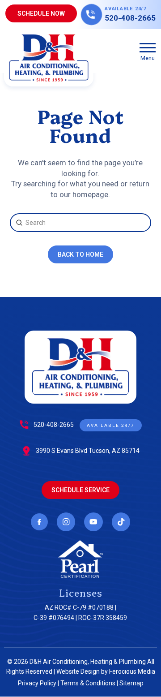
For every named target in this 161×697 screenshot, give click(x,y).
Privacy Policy (37, 683)
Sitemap (131, 683)
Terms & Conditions (87, 683)
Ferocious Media (132, 671)
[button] (147, 51)
